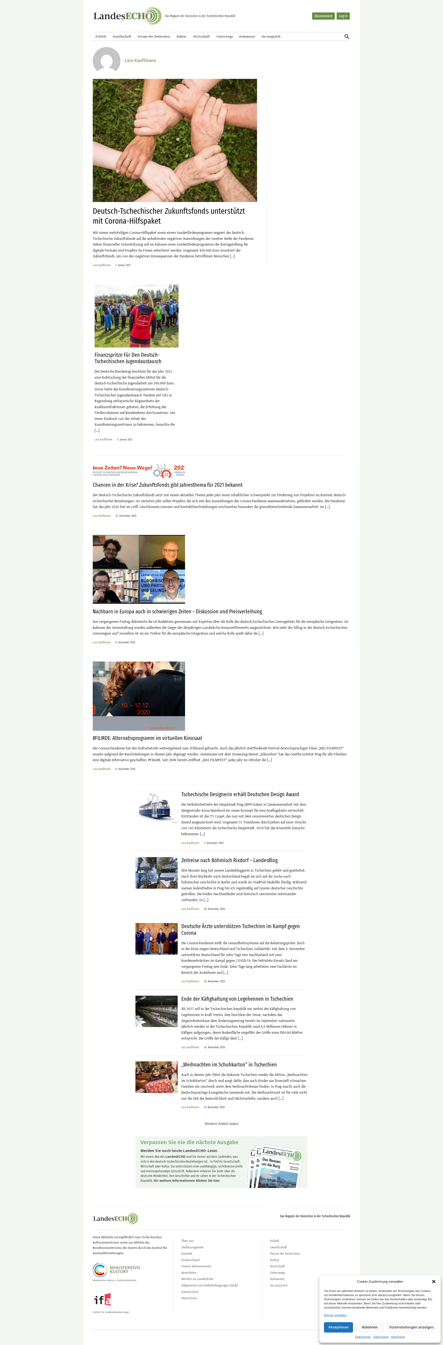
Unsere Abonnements (196, 1266)
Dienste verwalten (335, 1315)
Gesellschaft (122, 36)
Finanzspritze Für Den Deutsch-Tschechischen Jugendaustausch (128, 358)
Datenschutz (363, 1337)
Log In (343, 16)
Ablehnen (370, 1327)
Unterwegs (224, 36)
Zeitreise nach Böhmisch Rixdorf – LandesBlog (229, 860)
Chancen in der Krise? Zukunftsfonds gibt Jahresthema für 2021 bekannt (167, 485)
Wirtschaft (201, 36)
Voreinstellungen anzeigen (411, 1327)
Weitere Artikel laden (222, 1124)
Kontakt (186, 1253)
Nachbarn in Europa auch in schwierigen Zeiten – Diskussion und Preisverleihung (177, 611)
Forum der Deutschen (154, 36)
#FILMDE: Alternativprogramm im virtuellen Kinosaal (147, 738)
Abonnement (323, 16)
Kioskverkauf (190, 1259)
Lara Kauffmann (102, 265)
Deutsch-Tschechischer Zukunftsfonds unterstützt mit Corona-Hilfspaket (169, 216)
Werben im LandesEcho (197, 1278)
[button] (433, 1281)
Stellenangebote (192, 1247)
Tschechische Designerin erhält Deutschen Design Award (240, 794)
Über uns (187, 1240)
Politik (101, 36)
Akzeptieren (338, 1327)
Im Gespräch (271, 36)
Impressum (398, 1337)
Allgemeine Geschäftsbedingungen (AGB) (209, 1285)
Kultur (182, 36)
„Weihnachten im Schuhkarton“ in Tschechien (229, 1064)
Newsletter (189, 1272)
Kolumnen (247, 36)
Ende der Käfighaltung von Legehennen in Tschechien (237, 999)
